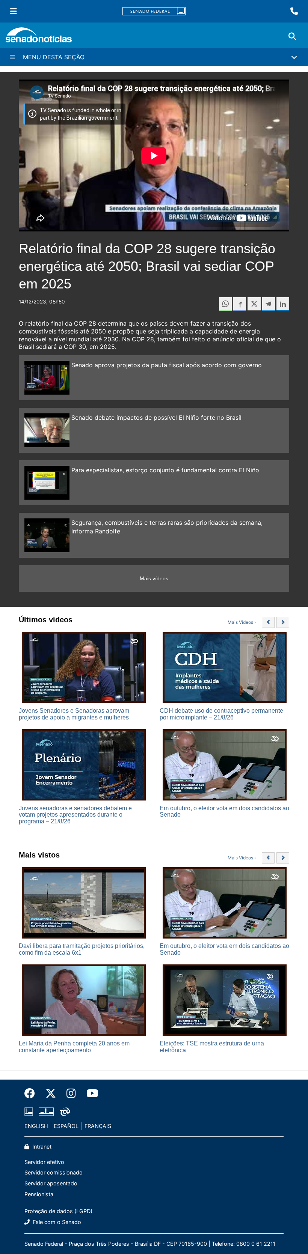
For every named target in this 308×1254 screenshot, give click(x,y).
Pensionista (38, 1194)
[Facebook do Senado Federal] (32, 1093)
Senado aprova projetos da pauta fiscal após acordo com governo (166, 365)
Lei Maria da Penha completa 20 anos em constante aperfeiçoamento (74, 1046)
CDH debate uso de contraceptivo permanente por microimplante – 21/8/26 (221, 714)
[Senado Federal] (154, 11)
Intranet (41, 1146)
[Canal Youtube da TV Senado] (89, 1093)
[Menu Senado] (13, 11)
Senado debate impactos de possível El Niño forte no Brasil (156, 417)
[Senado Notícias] (39, 37)
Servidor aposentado (50, 1183)
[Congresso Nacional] (46, 1111)
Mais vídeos (154, 578)
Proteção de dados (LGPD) (58, 1211)
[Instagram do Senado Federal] (71, 1093)
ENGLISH (36, 1126)
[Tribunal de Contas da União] (65, 1111)
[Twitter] (50, 1093)
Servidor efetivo (44, 1162)
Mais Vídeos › (242, 622)
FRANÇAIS (98, 1126)
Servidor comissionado (53, 1172)
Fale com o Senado (56, 1222)
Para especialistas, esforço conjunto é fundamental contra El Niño (165, 470)
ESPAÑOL (66, 1126)
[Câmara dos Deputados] (28, 1111)
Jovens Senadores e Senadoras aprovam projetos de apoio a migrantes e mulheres (74, 714)
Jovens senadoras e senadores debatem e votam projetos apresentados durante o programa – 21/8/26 (75, 814)
